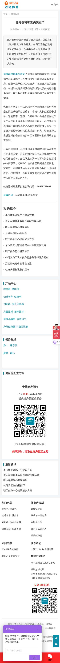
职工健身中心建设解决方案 (19, 239)
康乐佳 (13, 345)
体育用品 (21, 319)
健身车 (17, 296)
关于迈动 (18, 624)
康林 (5, 353)
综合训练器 (18, 304)
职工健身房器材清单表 (17, 251)
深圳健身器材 (45, 637)
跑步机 (7, 289)
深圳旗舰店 (30, 624)
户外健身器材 (10, 326)
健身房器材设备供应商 (17, 269)
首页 (5, 14)
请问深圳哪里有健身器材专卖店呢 (23, 221)
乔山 (5, 345)
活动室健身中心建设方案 (18, 263)
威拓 (12, 353)
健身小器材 (9, 319)
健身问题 (15, 14)
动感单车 (8, 296)
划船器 (7, 304)
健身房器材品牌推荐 (16, 233)
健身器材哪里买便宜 (14, 74)
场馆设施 (23, 326)
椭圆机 (15, 289)
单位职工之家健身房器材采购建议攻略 (25, 245)
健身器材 (14, 29)
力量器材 (8, 311)
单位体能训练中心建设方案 (19, 215)
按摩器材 (19, 311)
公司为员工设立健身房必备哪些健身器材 (26, 257)
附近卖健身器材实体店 (17, 227)
